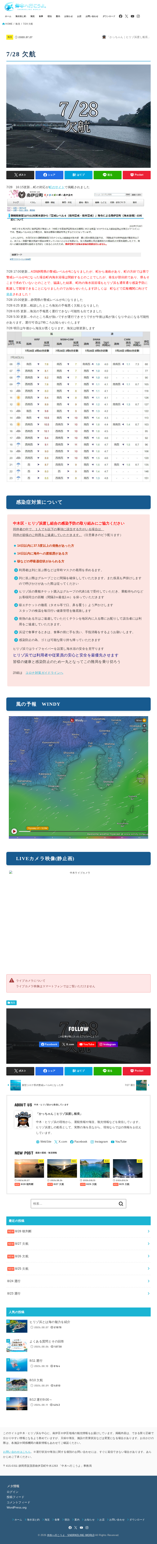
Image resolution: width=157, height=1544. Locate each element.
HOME (8, 24)
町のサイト (57, 187)
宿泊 (49, 16)
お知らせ (68, 16)
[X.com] (126, 16)
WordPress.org (17, 1507)
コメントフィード (18, 1502)
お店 (79, 16)
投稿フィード (15, 1497)
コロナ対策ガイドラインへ (44, 672)
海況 (32, 16)
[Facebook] (120, 16)
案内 (58, 16)
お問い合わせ (92, 16)
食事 (41, 16)
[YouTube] (132, 16)
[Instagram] (138, 16)
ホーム (8, 16)
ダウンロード (109, 16)
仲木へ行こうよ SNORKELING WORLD (71, 1535)
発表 (9, 294)
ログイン (12, 1491)
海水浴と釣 (21, 16)
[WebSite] (44, 1142)
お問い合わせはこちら (17, 1451)
